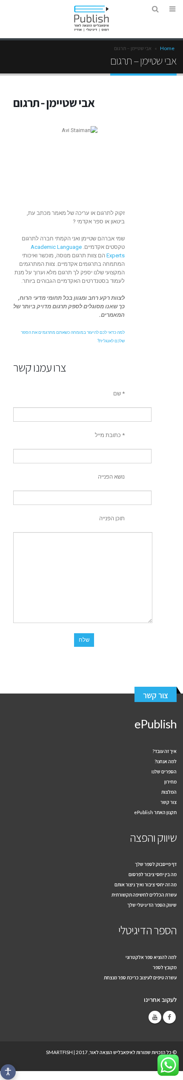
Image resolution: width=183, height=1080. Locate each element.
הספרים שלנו (164, 771)
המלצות (169, 792)
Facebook (169, 1017)
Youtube (155, 1017)
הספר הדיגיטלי (147, 930)
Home (167, 48)
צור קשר (155, 695)
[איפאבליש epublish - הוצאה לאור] (91, 19)
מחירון (170, 781)
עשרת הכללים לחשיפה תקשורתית (144, 894)
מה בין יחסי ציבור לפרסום (153, 874)
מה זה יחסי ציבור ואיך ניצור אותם (145, 884)
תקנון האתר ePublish (155, 812)
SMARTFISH (59, 1052)
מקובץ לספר (165, 967)
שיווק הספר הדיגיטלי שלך (152, 905)
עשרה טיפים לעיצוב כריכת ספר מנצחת (140, 977)
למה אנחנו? (165, 761)
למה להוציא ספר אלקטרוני (151, 957)
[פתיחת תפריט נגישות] (8, 1072)
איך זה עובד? (164, 751)
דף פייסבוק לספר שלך (156, 864)
